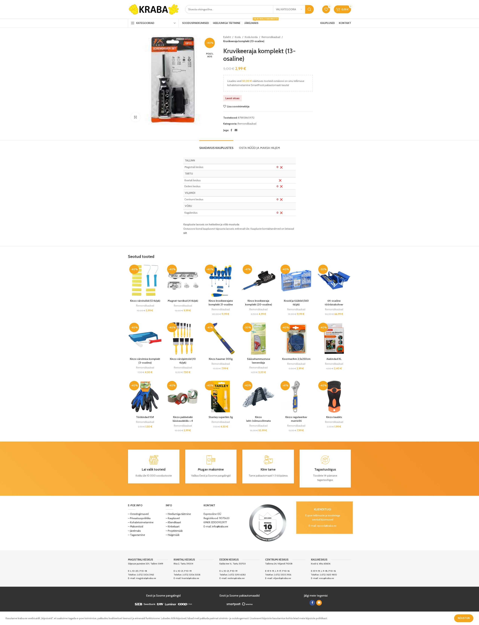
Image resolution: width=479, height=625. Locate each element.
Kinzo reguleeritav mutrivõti (296, 418)
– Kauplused (173, 518)
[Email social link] (236, 130)
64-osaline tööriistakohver (334, 302)
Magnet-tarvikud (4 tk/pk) (183, 300)
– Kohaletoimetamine (140, 522)
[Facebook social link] (231, 130)
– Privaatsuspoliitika (139, 518)
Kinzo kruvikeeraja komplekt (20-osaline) (258, 302)
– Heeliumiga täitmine (178, 514)
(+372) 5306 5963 (145, 574)
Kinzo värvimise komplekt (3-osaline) (145, 360)
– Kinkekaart (172, 526)
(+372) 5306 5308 (191, 574)
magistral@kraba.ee (146, 578)
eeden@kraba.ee (236, 578)
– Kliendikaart (173, 522)
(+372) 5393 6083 (237, 574)
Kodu (238, 37)
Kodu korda (251, 37)
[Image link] (267, 522)
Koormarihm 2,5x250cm (296, 359)
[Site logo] (153, 9)
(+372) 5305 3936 (282, 574)
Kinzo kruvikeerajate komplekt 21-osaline (221, 302)
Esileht (227, 37)
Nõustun (464, 618)
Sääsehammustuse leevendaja (258, 360)
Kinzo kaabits (334, 417)
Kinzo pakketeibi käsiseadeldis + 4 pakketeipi (183, 420)
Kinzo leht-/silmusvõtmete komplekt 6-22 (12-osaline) (258, 422)
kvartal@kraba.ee (190, 578)
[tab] (216, 146)
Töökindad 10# (145, 417)
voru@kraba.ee (326, 578)
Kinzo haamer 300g (221, 359)
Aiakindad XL (334, 359)
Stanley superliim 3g (221, 417)
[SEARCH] (309, 9)
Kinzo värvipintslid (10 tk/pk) (183, 360)
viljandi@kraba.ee (282, 578)
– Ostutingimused (138, 514)
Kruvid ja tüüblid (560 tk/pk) (296, 302)
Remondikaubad (271, 37)
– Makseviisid (135, 526)
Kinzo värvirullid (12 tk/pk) (145, 300)
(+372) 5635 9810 (328, 574)
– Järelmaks (134, 530)
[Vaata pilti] (135, 117)
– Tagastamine (136, 535)
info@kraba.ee (220, 526)
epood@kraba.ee (326, 525)
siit (185, 233)
